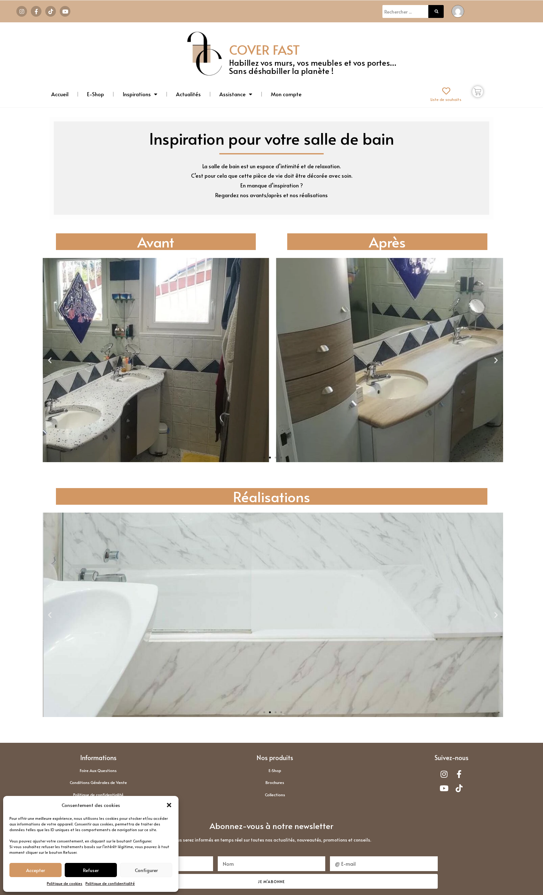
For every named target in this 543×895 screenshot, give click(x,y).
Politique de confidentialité (110, 883)
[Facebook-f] (36, 11)
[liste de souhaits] (446, 91)
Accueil (60, 94)
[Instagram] (21, 11)
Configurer (146, 870)
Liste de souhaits (446, 99)
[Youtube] (65, 11)
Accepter (35, 870)
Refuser (91, 870)
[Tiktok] (50, 11)
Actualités (188, 94)
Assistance (232, 94)
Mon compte (286, 94)
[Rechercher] (436, 11)
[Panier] (477, 91)
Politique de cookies (64, 883)
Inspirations (137, 94)
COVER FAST (264, 49)
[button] (169, 805)
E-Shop (95, 94)
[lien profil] (458, 11)
